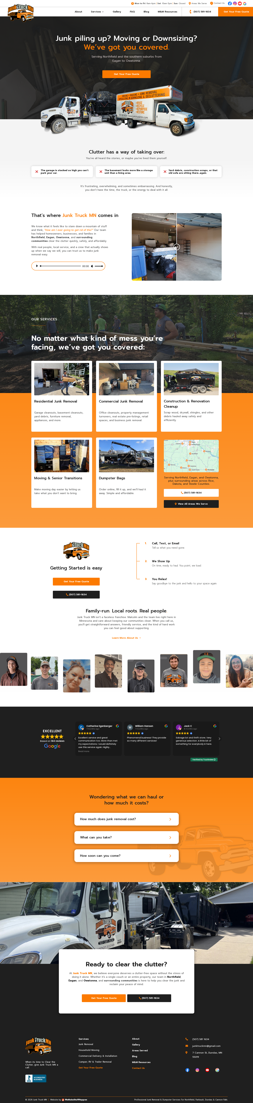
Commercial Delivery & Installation (98, 1056)
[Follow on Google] (245, 4)
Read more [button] (81, 751)
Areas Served (140, 1050)
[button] (219, 739)
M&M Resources (167, 11)
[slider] (98, 266)
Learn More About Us (125, 638)
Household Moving (89, 1050)
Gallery (117, 11)
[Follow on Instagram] (235, 3)
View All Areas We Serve (193, 504)
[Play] (37, 266)
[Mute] (92, 266)
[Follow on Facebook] (230, 3)
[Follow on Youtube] (240, 3)
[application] (68, 266)
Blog (146, 11)
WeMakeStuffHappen (76, 1099)
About (78, 11)
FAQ (132, 11)
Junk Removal (86, 1044)
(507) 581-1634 (202, 11)
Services (96, 11)
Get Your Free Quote (236, 11)
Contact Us (138, 1068)
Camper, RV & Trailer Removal (95, 1061)
